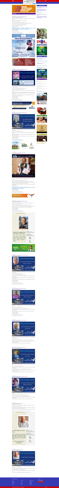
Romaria (13, 484)
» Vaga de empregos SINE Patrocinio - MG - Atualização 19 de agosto (41, 58)
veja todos (45, 115)
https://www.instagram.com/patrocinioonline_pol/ (17, 33)
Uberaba (21, 484)
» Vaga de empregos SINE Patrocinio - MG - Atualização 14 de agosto (41, 63)
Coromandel (22, 480)
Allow (34, 3)
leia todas (46, 56)
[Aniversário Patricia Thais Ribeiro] (42, 120)
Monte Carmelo (13, 482)
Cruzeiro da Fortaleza (31, 480)
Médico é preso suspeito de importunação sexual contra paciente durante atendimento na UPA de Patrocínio (42, 17)
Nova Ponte (22, 482)
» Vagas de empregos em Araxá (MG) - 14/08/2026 (42, 65)
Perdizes (21, 483)
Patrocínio (13, 483)
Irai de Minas (30, 481)
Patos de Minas (30, 482)
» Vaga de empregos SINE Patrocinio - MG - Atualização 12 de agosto (41, 67)
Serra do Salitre (30, 483)
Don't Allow (30, 3)
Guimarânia (13, 481)
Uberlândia (30, 484)
